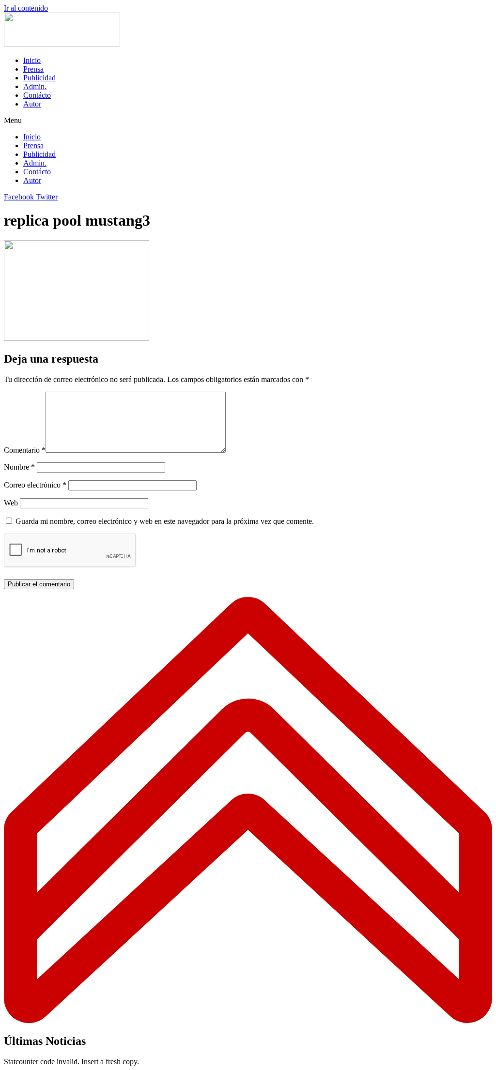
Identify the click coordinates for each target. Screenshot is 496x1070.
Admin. (34, 86)
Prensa (33, 69)
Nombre (19, 467)
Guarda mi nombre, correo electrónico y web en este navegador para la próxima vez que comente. (165, 521)
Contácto (37, 95)
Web (11, 503)
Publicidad (39, 78)
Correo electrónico (35, 485)
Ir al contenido (26, 8)
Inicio (32, 60)
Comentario (25, 450)
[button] (248, 120)
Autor (32, 104)
